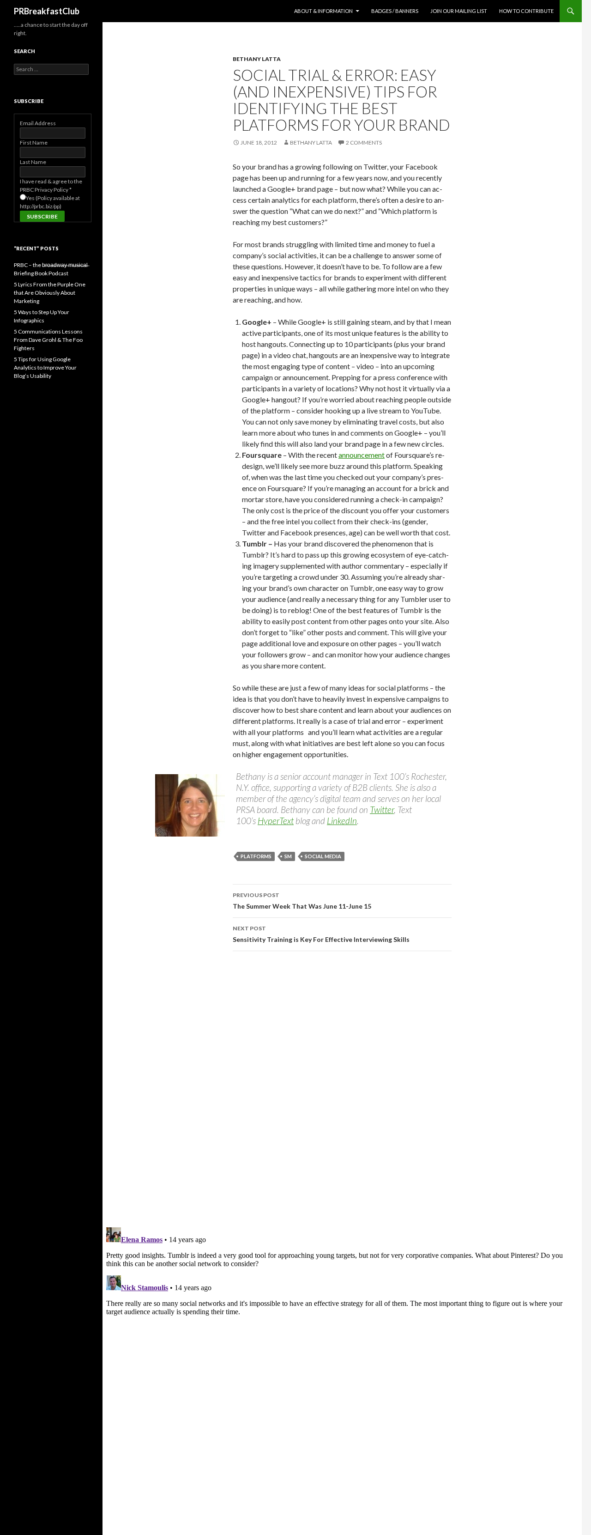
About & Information (323, 11)
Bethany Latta (257, 58)
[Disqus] (342, 1088)
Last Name (33, 161)
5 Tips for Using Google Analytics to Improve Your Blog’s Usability (45, 367)
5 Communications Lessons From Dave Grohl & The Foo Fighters (48, 340)
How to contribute (526, 11)
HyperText (276, 820)
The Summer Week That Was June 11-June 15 (302, 901)
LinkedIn (342, 820)
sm (288, 856)
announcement (361, 454)
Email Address (38, 123)
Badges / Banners (394, 11)
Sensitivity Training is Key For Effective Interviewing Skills (321, 934)
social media (323, 856)
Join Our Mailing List (458, 11)
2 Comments (364, 142)
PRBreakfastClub (46, 11)
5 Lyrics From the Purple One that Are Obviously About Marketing (49, 292)
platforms (256, 856)
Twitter (382, 809)
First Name (34, 142)
